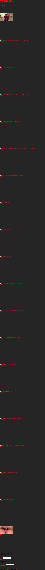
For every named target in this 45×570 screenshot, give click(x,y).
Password (1, 558)
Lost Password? (4, 559)
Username (1, 557)
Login (1, 559)
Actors (3, 7)
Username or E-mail (3, 564)
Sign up (8, 569)
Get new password (2, 565)
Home (2, 4)
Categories (3, 5)
